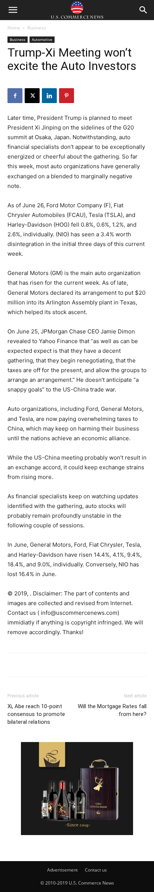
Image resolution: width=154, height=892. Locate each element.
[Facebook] (14, 95)
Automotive (42, 39)
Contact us (96, 870)
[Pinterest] (66, 95)
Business (36, 28)
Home (13, 28)
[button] (13, 10)
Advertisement (62, 870)
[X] (32, 95)
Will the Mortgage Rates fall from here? (112, 710)
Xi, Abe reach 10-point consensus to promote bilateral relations (36, 714)
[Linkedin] (49, 95)
